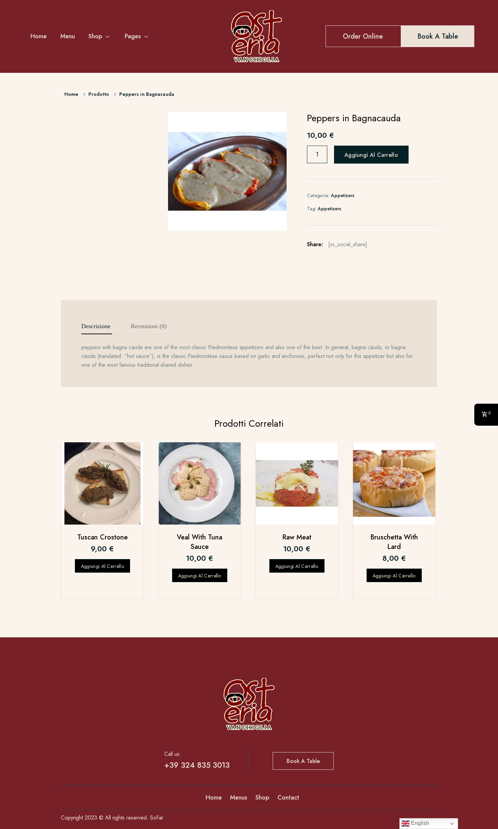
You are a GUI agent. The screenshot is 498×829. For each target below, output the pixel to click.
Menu (67, 36)
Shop (95, 36)
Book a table (437, 36)
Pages (133, 36)
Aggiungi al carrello (371, 155)
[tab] (96, 326)
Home (38, 36)
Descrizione (95, 326)
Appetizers (342, 195)
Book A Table (303, 761)
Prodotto (98, 94)
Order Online (363, 36)
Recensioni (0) (149, 326)
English (419, 823)
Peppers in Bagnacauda (146, 94)
